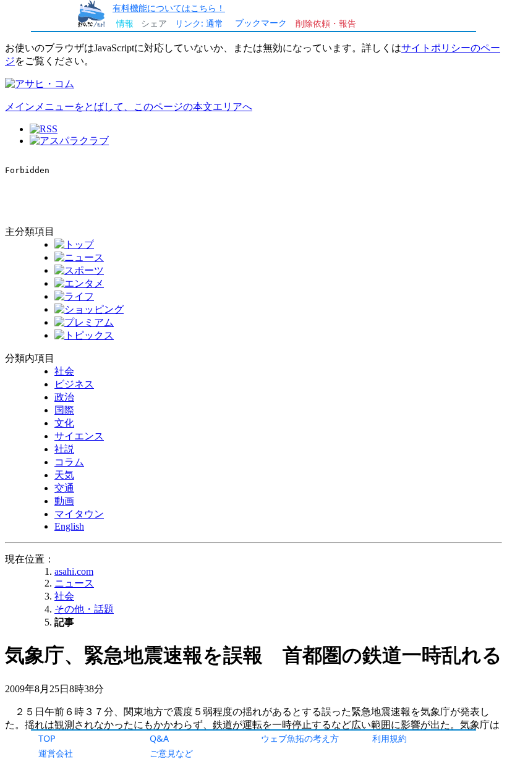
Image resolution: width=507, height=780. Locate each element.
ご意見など (171, 753)
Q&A (159, 738)
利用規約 (389, 738)
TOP (47, 738)
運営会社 (55, 753)
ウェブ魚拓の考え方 (300, 738)
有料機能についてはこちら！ (169, 8)
